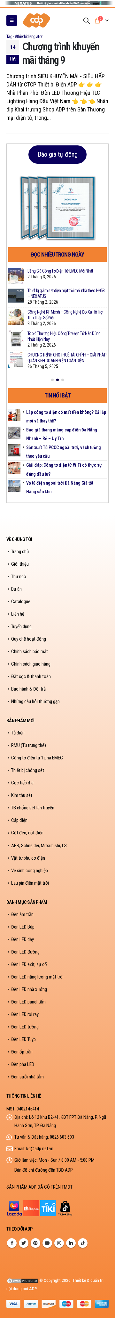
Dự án (16, 589)
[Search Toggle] (86, 20)
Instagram (59, 1243)
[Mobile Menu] (11, 20)
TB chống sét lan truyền (32, 808)
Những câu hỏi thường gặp (35, 701)
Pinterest (35, 1243)
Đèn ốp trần (22, 1052)
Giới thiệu (20, 564)
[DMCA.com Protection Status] (22, 1280)
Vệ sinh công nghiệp (29, 870)
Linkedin (71, 1243)
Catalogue (20, 601)
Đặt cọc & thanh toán (31, 676)
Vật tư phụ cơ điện (28, 858)
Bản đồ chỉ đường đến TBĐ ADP (43, 1170)
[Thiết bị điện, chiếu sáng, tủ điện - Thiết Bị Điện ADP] (37, 20)
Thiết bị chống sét (27, 770)
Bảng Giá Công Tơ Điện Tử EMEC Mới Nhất (60, 271)
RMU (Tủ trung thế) (28, 745)
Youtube (47, 1243)
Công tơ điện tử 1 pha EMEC (37, 758)
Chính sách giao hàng (30, 664)
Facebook (12, 1243)
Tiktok (83, 1243)
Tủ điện (18, 733)
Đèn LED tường (25, 1027)
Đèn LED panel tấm (28, 1002)
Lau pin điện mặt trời (30, 883)
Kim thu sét (21, 795)
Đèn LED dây (22, 939)
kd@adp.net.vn (39, 1148)
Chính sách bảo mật (29, 651)
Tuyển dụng (21, 626)
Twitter (23, 1243)
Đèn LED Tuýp (23, 1039)
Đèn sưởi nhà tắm (27, 1077)
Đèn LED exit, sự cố (29, 964)
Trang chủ (20, 551)
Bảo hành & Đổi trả (28, 689)
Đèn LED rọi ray (25, 1014)
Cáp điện (19, 820)
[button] (52, 380)
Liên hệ (17, 614)
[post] (16, 276)
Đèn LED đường (25, 952)
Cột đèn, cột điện (27, 833)
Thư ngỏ (18, 576)
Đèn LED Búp (22, 927)
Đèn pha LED (22, 1064)
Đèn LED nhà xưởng (29, 989)
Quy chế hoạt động (28, 639)
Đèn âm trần (22, 914)
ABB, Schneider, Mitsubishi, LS (39, 845)
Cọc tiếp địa (22, 783)
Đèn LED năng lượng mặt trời (37, 977)
